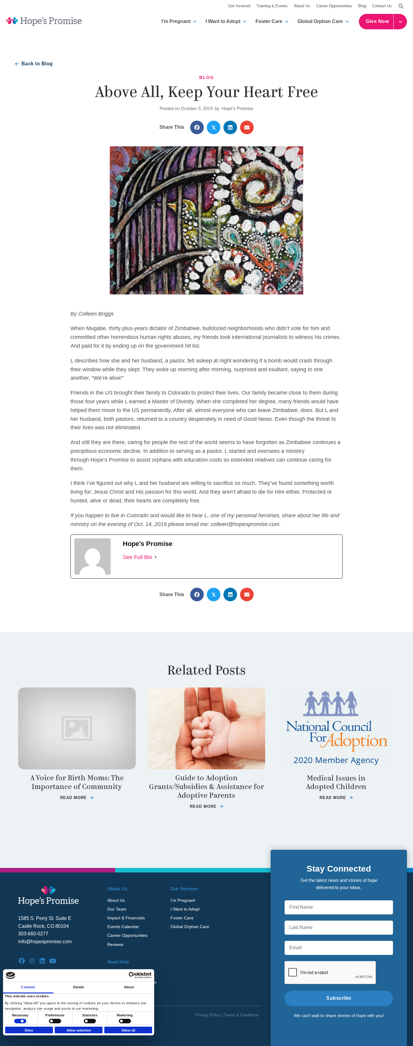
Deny (29, 1030)
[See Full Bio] (155, 557)
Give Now (377, 21)
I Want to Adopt (223, 21)
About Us (302, 6)
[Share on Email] (247, 127)
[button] (401, 6)
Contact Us (382, 6)
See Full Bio (137, 557)
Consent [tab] (28, 987)
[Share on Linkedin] (230, 127)
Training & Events (272, 6)
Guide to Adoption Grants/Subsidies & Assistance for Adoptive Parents (206, 786)
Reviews (115, 944)
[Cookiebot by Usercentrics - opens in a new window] (125, 975)
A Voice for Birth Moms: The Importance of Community (77, 782)
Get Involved (239, 6)
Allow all (128, 1030)
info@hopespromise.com (45, 941)
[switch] (55, 1021)
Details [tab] (78, 987)
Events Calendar (123, 926)
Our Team (116, 909)
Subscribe (338, 998)
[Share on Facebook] (197, 127)
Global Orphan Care (320, 21)
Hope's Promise (237, 108)
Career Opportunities (334, 6)
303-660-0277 (33, 933)
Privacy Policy (208, 1015)
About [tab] (129, 987)
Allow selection (79, 1030)
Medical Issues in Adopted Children (336, 783)
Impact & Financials (126, 917)
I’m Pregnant (175, 21)
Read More (76, 797)
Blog (362, 6)
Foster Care (268, 21)
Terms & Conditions (241, 1015)
